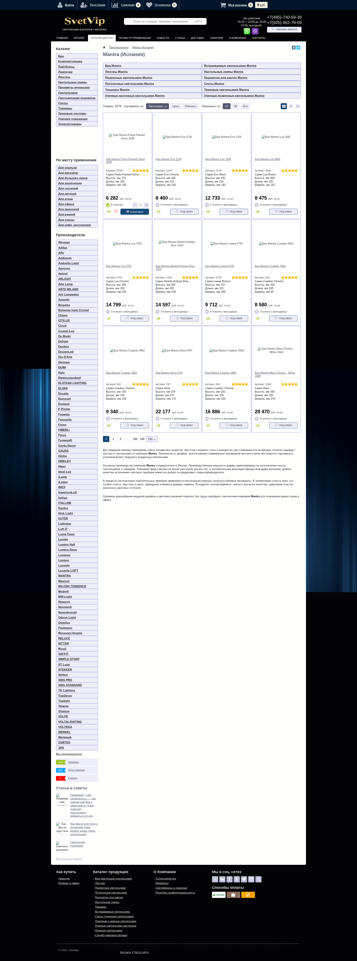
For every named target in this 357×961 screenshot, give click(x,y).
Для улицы (66, 219)
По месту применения (135, 38)
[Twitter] (298, 47)
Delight (63, 341)
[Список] (291, 106)
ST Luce (64, 664)
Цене (176, 106)
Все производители (69, 754)
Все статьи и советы (69, 858)
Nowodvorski (67, 612)
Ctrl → (152, 439)
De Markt (64, 336)
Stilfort (63, 674)
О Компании (237, 38)
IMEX (61, 487)
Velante (63, 706)
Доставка (197, 38)
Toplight (64, 700)
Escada (63, 393)
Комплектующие (70, 61)
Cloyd (62, 325)
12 (226, 106)
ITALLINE (64, 502)
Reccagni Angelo (70, 633)
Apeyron (64, 268)
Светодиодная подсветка (76, 97)
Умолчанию (156, 106)
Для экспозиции (70, 183)
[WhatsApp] (215, 879)
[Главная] (104, 47)
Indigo (62, 497)
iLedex (63, 482)
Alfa (61, 252)
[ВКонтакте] (294, 47)
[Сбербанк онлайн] (219, 895)
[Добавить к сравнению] (109, 212)
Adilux (62, 247)
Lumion (63, 560)
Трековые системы (72, 113)
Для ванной (66, 214)
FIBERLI (64, 429)
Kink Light (65, 513)
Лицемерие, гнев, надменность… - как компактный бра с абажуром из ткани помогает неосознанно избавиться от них (83, 805)
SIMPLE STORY (69, 659)
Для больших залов (73, 178)
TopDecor (65, 695)
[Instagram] (251, 879)
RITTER (63, 643)
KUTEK (63, 518)
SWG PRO (65, 680)
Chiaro (63, 315)
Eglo (61, 372)
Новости (163, 38)
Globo (62, 456)
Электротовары (70, 124)
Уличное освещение (73, 118)
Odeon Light (67, 617)
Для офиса (66, 204)
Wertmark (64, 737)
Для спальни (67, 167)
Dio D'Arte (65, 356)
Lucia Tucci (66, 534)
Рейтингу (190, 106)
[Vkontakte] (222, 879)
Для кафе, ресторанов (74, 224)
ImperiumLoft (67, 492)
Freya (62, 435)
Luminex (64, 555)
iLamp (62, 476)
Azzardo (64, 299)
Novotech (65, 607)
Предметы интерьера (74, 87)
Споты (63, 103)
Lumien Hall (66, 544)
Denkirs (63, 346)
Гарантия (216, 38)
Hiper (62, 466)
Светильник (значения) (77, 844)
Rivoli (62, 648)
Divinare (64, 362)
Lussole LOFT (68, 570)
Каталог (79, 38)
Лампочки (65, 71)
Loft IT (63, 529)
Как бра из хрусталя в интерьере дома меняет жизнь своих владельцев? (84, 829)
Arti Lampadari (68, 294)
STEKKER (65, 669)
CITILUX (64, 320)
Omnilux (64, 622)
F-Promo (64, 409)
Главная (62, 38)
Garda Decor (67, 445)
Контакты (258, 38)
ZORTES (64, 742)
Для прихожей (68, 209)
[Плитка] (284, 106)
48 (235, 106)
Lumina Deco (67, 549)
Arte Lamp (65, 284)
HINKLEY (64, 461)
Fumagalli (65, 440)
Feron (62, 424)
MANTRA (64, 575)
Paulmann (65, 627)
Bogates (64, 305)
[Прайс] (298, 106)
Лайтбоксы (66, 66)
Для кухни (65, 198)
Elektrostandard (69, 377)
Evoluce (64, 403)
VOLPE (63, 716)
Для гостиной (68, 188)
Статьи (180, 38)
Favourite (65, 419)
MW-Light (65, 596)
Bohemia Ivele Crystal (73, 310)
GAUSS (63, 450)
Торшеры (65, 108)
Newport (64, 601)
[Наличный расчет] (233, 895)
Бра (61, 56)
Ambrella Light (68, 263)
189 (135, 439)
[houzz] (258, 879)
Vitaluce (64, 711)
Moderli (63, 591)
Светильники (68, 92)
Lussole (64, 565)
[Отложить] (116, 212)
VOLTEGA (65, 727)
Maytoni (64, 581)
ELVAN (63, 388)
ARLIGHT (64, 278)
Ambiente (65, 258)
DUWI (62, 367)
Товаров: (108, 106)
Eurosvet (64, 398)
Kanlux (63, 508)
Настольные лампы (72, 82)
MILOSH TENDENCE (72, 586)
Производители (102, 38)
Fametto (64, 414)
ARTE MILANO (68, 289)
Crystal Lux (66, 331)
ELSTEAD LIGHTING (72, 383)
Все (245, 106)
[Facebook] (229, 879)
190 (142, 439)
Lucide (63, 539)
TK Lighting (66, 690)
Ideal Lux (64, 471)
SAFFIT (63, 653)
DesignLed (66, 351)
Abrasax (64, 242)
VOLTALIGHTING (70, 721)
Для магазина (68, 172)
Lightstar (64, 523)
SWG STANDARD (70, 685)
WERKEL (64, 732)
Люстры (64, 77)
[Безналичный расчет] (248, 895)
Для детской (67, 193)
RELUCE (64, 638)
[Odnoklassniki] (237, 879)
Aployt (63, 273)
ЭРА (61, 747)
